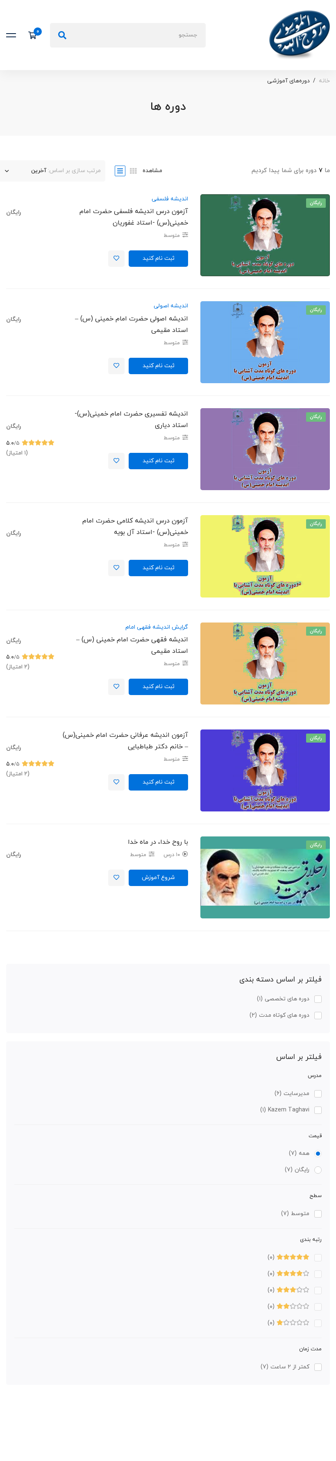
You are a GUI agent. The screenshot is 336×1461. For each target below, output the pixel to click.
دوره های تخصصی (283, 999)
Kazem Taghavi (284, 1110)
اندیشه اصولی (171, 306)
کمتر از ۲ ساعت (285, 1367)
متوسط (295, 1214)
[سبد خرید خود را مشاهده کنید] (35, 35)
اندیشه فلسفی (170, 199)
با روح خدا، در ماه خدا (158, 842)
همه (299, 1153)
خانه (324, 81)
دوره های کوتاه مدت (279, 1015)
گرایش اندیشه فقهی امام (156, 627)
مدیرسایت (292, 1093)
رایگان (297, 1170)
